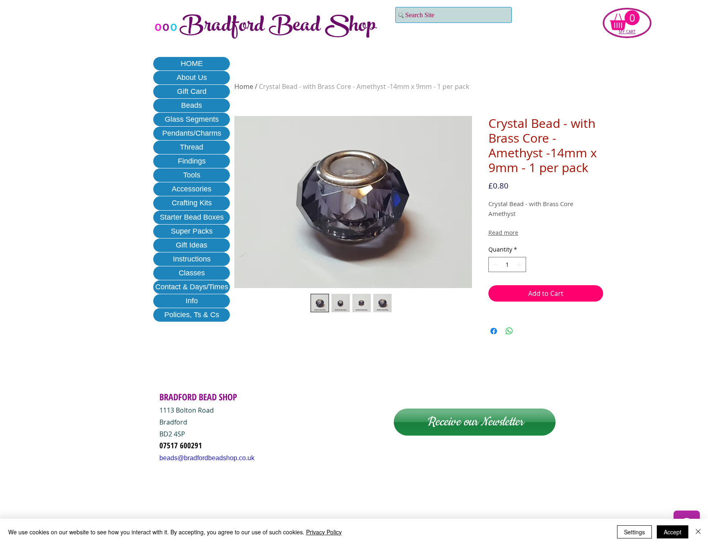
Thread (191, 147)
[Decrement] (495, 264)
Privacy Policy (324, 532)
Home (243, 86)
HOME (192, 63)
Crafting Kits (192, 203)
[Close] (698, 531)
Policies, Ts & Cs (191, 315)
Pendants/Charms (191, 133)
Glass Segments (192, 119)
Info (192, 301)
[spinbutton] (507, 264)
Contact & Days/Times (191, 287)
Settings (634, 532)
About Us (192, 77)
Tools (191, 175)
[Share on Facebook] (494, 331)
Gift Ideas (191, 245)
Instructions (192, 259)
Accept (672, 532)
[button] (625, 20)
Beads (191, 105)
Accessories (191, 189)
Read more (503, 232)
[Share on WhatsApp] (509, 331)
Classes (192, 273)
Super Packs (192, 231)
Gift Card (191, 91)
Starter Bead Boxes (192, 217)
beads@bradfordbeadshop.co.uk (206, 457)
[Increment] (520, 264)
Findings (192, 161)
